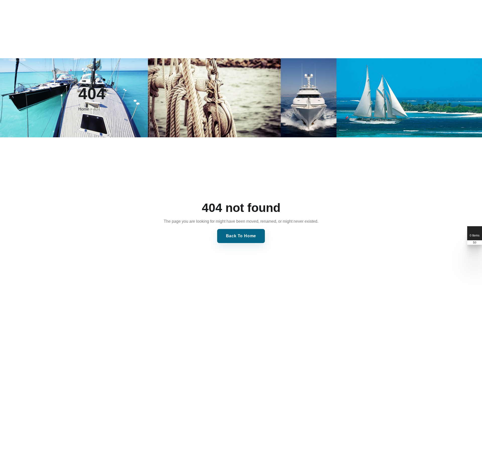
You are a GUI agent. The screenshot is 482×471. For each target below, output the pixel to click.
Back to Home (241, 236)
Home (83, 109)
